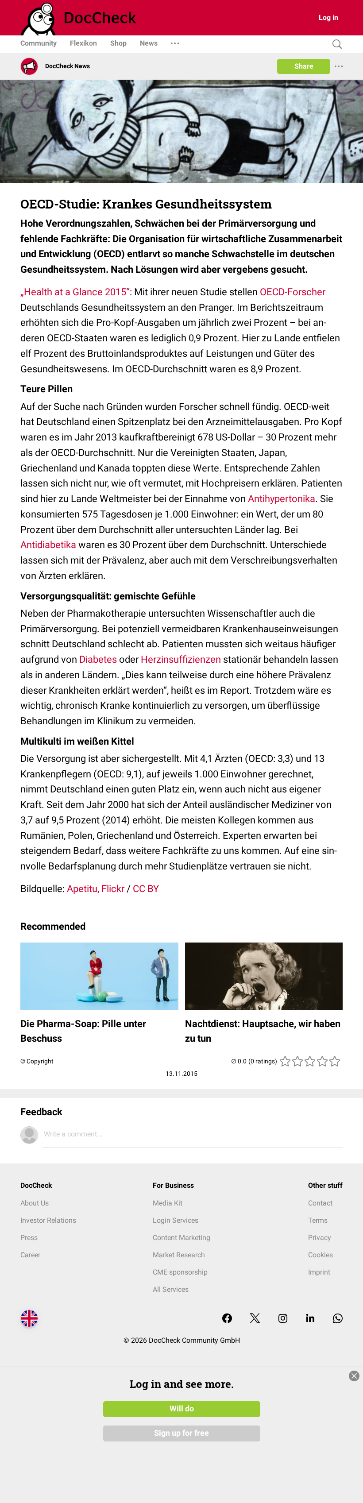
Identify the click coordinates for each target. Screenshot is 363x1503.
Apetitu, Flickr (95, 888)
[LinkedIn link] (310, 1319)
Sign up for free (181, 1433)
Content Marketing (181, 1237)
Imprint (319, 1272)
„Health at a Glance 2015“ (75, 292)
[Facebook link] (227, 1319)
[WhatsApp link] (338, 1319)
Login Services (175, 1220)
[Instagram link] (283, 1319)
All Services (171, 1289)
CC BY (146, 888)
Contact (320, 1203)
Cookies (320, 1255)
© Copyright (37, 1061)
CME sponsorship (180, 1272)
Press (29, 1237)
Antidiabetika (48, 544)
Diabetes (98, 659)
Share (303, 66)
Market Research (179, 1255)
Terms (318, 1220)
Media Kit (167, 1203)
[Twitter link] (255, 1319)
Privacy (319, 1237)
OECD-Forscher (292, 292)
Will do (182, 1408)
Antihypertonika (281, 498)
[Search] (335, 44)
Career (30, 1255)
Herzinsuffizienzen (181, 659)
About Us (34, 1203)
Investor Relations (48, 1220)
